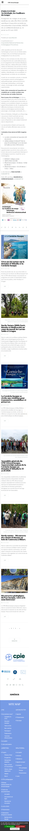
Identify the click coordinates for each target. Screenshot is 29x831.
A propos (19, 765)
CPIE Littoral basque (13, 2)
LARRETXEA (5, 748)
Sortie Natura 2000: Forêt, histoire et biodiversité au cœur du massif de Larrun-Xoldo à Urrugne (13, 328)
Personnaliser (15, 828)
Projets (4, 752)
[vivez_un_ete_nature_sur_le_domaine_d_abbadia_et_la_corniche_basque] (14, 247)
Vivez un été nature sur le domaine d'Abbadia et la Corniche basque (12, 264)
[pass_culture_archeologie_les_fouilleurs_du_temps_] (14, 202)
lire (5, 286)
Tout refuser (21, 826)
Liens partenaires (7, 744)
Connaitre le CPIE (7, 717)
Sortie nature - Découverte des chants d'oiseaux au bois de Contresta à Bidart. (13, 538)
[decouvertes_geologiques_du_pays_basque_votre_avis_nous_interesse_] (14, 581)
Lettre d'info (5, 806)
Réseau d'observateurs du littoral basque (6, 784)
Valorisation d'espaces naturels (6, 814)
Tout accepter (10, 826)
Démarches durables (7, 761)
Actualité (4, 741)
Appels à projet (20, 762)
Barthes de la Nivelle (8, 818)
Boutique (19, 720)
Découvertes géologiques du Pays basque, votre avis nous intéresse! (13, 598)
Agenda (18, 714)
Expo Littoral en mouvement (8, 765)
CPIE (2, 710)
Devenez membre (6, 722)
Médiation (19, 759)
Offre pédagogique (7, 779)
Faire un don (7, 725)
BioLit (6, 776)
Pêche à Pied (8, 755)
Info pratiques (23, 768)
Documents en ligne (8, 797)
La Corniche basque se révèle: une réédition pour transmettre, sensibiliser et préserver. (13, 399)
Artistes (18, 755)
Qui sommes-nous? (7, 714)
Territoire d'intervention (8, 737)
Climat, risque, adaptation (8, 770)
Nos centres (7, 728)
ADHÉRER (14, 695)
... (17, 628)
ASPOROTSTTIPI (21, 710)
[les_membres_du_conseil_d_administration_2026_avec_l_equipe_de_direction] (14, 441)
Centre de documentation (5, 790)
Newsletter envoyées (7, 802)
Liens (17, 776)
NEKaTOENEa (20, 748)
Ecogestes (7, 757)
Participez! (7, 731)
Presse (21, 770)
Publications (7, 733)
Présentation (20, 717)
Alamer (6, 773)
